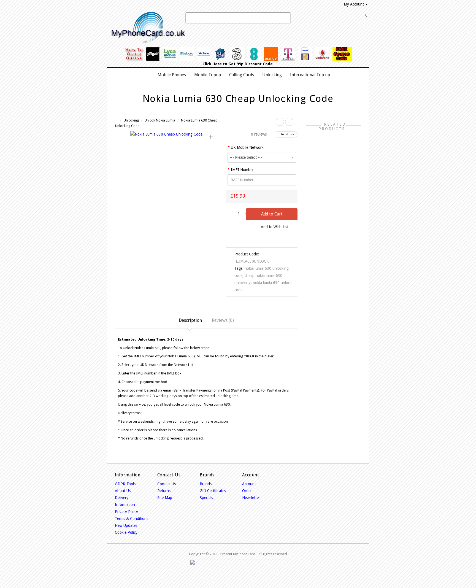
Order (247, 491)
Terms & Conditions (131, 518)
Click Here (212, 64)
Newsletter (251, 497)
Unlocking (131, 120)
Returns (164, 491)
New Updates (126, 525)
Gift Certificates (213, 491)
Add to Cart (272, 214)
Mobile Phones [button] (172, 74)
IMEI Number (242, 170)
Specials (206, 497)
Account (249, 484)
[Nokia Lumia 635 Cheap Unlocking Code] (289, 122)
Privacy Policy (126, 511)
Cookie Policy (126, 532)
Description (190, 320)
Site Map (164, 497)
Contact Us (166, 484)
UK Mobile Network (247, 147)
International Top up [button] (310, 74)
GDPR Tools (125, 484)
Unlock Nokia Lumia (160, 120)
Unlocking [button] (272, 74)
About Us (123, 491)
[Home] (147, 75)
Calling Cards (241, 74)
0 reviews (259, 134)
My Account (354, 4)
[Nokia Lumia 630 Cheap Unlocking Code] (166, 134)
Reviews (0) (223, 320)
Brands (206, 484)
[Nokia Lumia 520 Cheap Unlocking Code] (280, 122)
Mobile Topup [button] (207, 74)
